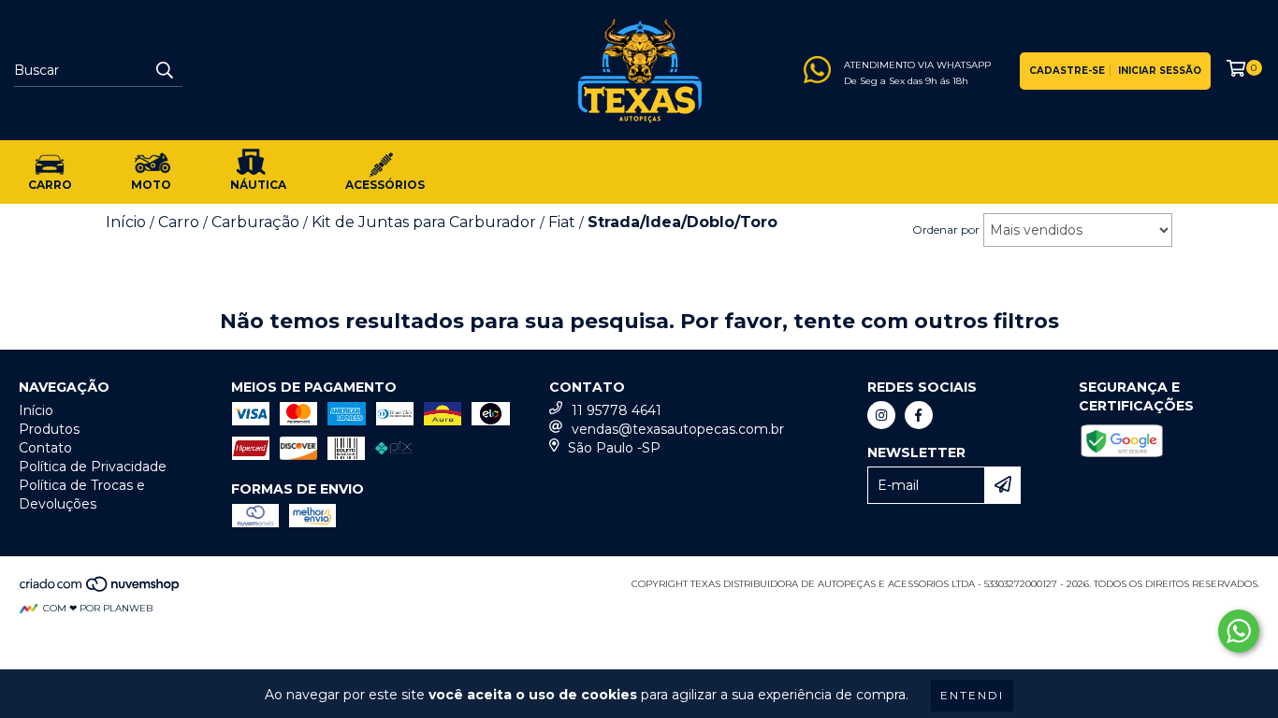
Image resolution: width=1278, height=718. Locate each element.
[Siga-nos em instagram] (881, 415)
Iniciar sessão (1159, 71)
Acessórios (385, 185)
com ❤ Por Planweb (97, 608)
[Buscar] (163, 70)
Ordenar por (946, 230)
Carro (50, 185)
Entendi (972, 695)
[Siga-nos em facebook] (919, 415)
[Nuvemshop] (100, 589)
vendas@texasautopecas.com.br (678, 429)
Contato (45, 447)
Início (36, 410)
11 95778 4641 (616, 410)
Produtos (49, 429)
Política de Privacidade (93, 466)
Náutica (258, 185)
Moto (151, 185)
